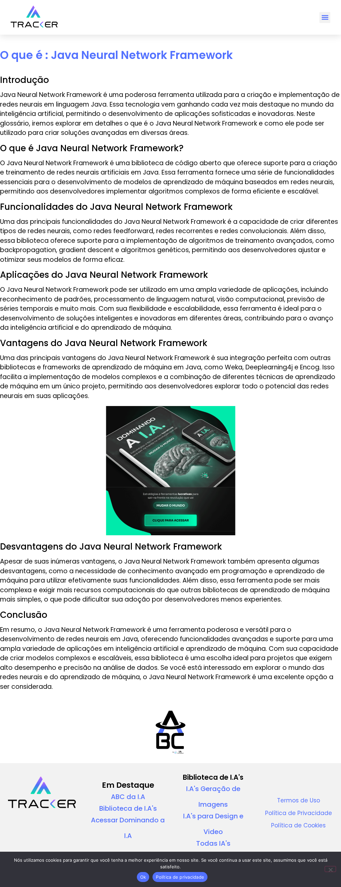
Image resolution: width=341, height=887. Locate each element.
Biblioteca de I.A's (128, 808)
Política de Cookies (298, 825)
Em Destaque (128, 785)
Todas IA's (213, 843)
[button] (324, 17)
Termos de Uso (298, 800)
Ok (143, 877)
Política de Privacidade (298, 813)
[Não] (330, 869)
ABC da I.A (128, 796)
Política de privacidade (180, 877)
